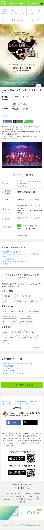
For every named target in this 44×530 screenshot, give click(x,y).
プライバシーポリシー (12, 493)
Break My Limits (9, 371)
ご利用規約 (27, 493)
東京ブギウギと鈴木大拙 (12, 252)
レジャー (6, 322)
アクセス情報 (21, 186)
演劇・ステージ (33, 311)
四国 (24, 337)
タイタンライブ (8, 264)
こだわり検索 (35, 347)
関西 (11, 337)
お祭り (22, 322)
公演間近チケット (22, 301)
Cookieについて (10, 499)
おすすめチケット (24, 296)
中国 (18, 337)
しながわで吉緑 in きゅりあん (13, 373)
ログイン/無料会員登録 (22, 385)
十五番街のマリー (9, 259)
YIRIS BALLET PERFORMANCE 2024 (17, 363)
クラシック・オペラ (9, 316)
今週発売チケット (9, 296)
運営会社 (22, 502)
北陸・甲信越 (29, 332)
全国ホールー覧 (33, 496)
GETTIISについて (25, 499)
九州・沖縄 (33, 337)
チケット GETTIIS (19, 525)
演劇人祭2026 (8, 366)
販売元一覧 (20, 496)
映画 (14, 322)
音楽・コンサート (9, 311)
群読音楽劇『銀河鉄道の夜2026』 (15, 261)
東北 (12, 332)
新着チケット (35, 301)
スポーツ (22, 311)
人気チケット (7, 301)
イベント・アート (26, 316)
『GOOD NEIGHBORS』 (12, 368)
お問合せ (38, 499)
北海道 (5, 332)
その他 (30, 322)
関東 (19, 332)
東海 (4, 337)
